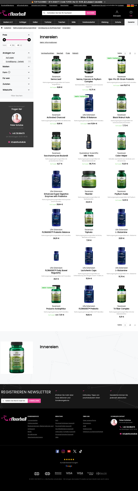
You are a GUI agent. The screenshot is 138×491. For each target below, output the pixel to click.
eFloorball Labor (22, 5)
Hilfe (56, 437)
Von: (5, 45)
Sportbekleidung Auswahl (64, 429)
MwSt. (30, 432)
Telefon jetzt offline (80, 5)
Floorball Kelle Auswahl (63, 426)
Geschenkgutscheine (35, 437)
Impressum (53, 5)
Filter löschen (16, 95)
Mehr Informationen (48, 42)
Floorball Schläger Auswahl (64, 423)
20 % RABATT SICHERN (93, 2)
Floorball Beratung (7, 5)
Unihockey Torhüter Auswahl (65, 432)
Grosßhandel (32, 434)
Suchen (90, 13)
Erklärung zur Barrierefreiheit (93, 432)
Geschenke (64, 5)
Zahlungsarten (33, 423)
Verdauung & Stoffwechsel (49, 28)
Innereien (66, 28)
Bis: (13, 45)
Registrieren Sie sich (99, 5)
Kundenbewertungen (69, 462)
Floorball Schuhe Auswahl (64, 434)
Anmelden (34, 401)
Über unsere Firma (89, 420)
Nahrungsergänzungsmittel (24, 28)
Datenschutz (87, 429)
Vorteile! (121, 5)
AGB (84, 426)
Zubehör (7, 28)
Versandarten (33, 420)
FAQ (56, 420)
